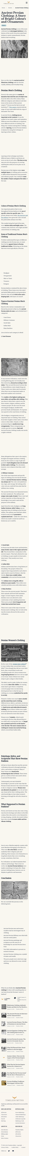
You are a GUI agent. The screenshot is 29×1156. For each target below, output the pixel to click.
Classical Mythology (20, 1114)
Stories (10, 7)
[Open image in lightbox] (14, 49)
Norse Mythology (19, 1112)
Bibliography (4, 1134)
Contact (23, 1147)
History (4, 25)
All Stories (3, 1112)
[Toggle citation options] (15, 998)
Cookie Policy (14, 1147)
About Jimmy (4, 1132)
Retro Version (4, 1138)
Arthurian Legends (20, 1119)
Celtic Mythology (19, 1116)
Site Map (3, 1121)
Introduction (4, 1129)
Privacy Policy (5, 1147)
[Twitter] (8, 1150)
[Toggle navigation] (26, 3)
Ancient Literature (20, 1123)
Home (3, 7)
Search (3, 1119)
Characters (4, 1114)
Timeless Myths (7, 999)
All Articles (4, 1116)
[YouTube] (13, 1150)
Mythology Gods (19, 1121)
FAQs (2, 1136)
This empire (13, 107)
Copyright (19, 1145)
